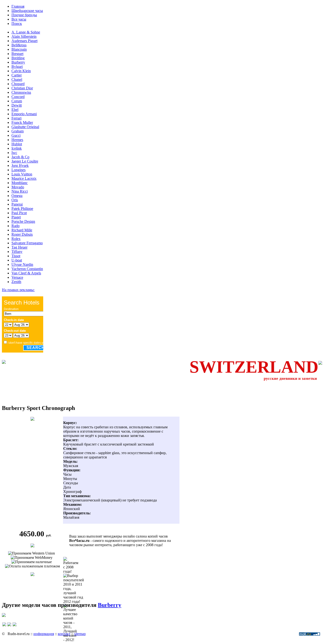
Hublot (16, 144)
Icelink (16, 148)
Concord (18, 97)
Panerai (17, 204)
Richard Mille (21, 230)
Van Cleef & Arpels (26, 273)
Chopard (18, 84)
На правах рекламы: (18, 290)
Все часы (18, 19)
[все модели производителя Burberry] (32, 575)
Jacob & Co (20, 157)
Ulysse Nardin (22, 264)
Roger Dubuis (22, 234)
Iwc (14, 153)
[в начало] (9, 627)
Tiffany (16, 252)
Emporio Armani (24, 114)
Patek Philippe (22, 209)
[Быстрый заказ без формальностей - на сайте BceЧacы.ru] (4, 616)
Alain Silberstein (24, 36)
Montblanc (19, 183)
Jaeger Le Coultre (24, 161)
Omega (16, 196)
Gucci (16, 135)
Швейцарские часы (27, 11)
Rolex (16, 239)
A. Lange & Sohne (25, 32)
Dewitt (16, 105)
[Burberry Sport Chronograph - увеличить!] (32, 419)
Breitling (18, 58)
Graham (17, 131)
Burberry (18, 62)
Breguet (17, 54)
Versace (17, 277)
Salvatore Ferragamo (27, 243)
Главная (17, 6)
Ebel (14, 110)
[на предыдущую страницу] (4, 627)
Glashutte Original (25, 127)
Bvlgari (17, 67)
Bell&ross (18, 45)
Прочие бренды (24, 15)
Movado (17, 187)
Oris (14, 200)
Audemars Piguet (24, 41)
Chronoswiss (21, 92)
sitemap (80, 634)
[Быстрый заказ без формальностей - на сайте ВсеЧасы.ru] (32, 546)
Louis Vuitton (21, 174)
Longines (18, 170)
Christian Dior (22, 88)
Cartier (16, 75)
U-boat (16, 260)
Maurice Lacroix (24, 178)
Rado (15, 226)
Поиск (16, 24)
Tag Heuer (19, 247)
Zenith (16, 282)
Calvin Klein (21, 71)
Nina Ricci (19, 191)
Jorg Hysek (20, 165)
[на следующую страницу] (14, 627)
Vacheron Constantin (27, 269)
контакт (64, 634)
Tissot (15, 256)
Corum (16, 101)
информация (43, 634)
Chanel (16, 79)
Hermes (17, 140)
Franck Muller (22, 122)
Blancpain (19, 49)
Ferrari (16, 118)
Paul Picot (19, 213)
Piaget (16, 217)
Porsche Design (23, 221)
